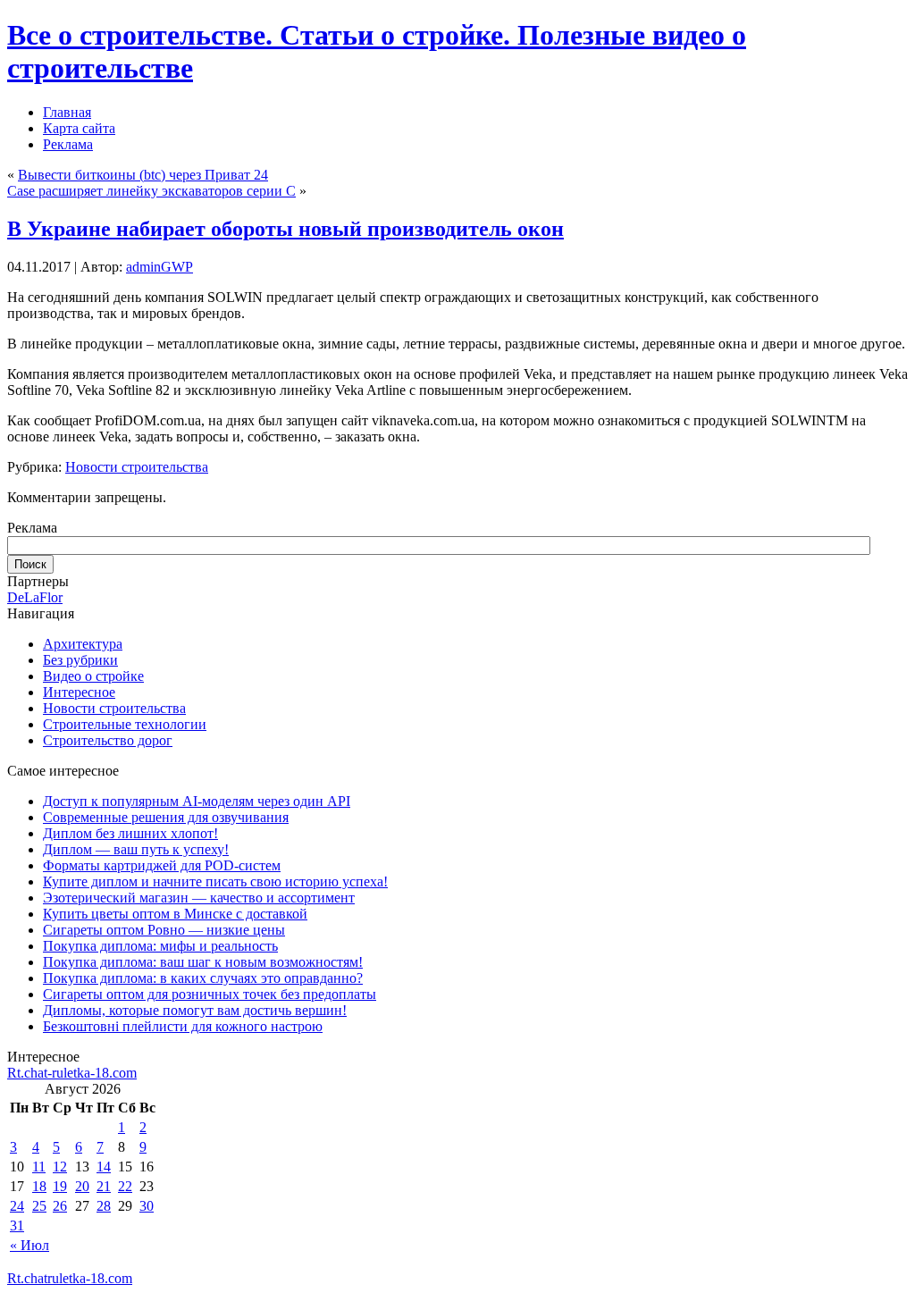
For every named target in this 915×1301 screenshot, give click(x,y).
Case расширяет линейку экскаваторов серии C (151, 190)
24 (17, 1205)
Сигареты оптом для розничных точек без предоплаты (209, 994)
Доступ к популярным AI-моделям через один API (196, 801)
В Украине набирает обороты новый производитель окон (285, 228)
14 (104, 1166)
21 (104, 1186)
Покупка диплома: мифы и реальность (160, 945)
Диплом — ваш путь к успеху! (136, 849)
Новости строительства (136, 466)
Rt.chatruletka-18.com (69, 1278)
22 (125, 1186)
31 (17, 1225)
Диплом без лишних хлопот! (130, 833)
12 (60, 1166)
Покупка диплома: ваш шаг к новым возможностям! (203, 961)
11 (39, 1166)
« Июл (29, 1245)
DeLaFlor (35, 597)
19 (60, 1186)
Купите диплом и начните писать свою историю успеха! (215, 881)
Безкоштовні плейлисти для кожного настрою (183, 1026)
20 (82, 1186)
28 (104, 1205)
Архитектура (82, 643)
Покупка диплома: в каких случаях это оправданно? (203, 978)
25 (39, 1205)
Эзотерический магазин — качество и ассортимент (199, 897)
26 (60, 1205)
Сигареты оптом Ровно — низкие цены (164, 929)
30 (146, 1205)
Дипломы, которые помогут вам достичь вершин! (195, 1010)
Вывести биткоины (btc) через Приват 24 (143, 174)
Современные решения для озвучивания (166, 817)
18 (39, 1186)
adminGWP (159, 266)
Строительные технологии (124, 724)
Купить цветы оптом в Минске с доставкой (175, 913)
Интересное (79, 692)
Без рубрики (80, 659)
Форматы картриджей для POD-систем (162, 865)
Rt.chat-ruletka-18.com (72, 1072)
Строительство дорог (107, 740)
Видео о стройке (93, 676)
